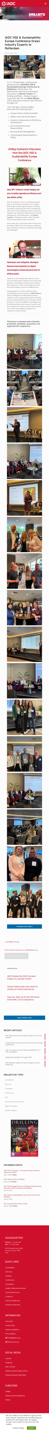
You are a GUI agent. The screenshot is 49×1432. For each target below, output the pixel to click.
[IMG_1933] (24, 571)
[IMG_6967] (24, 827)
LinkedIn (8, 1358)
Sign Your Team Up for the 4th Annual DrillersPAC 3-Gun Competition (23, 1051)
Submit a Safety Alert (12, 1301)
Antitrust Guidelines (12, 1330)
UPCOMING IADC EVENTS (24, 926)
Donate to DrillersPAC (12, 1305)
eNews (7, 1400)
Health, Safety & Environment (15, 1288)
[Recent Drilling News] (24, 1156)
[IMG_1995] (24, 644)
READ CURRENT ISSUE (24, 1018)
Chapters (8, 1276)
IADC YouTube (10, 1367)
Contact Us (9, 1296)
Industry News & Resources (14, 1102)
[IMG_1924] (24, 681)
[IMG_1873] (24, 388)
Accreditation (9, 1080)
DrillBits (8, 1391)
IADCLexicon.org (13, 1342)
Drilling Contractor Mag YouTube (16, 1371)
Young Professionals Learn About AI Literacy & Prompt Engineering (24, 1044)
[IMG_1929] (24, 534)
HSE (6, 1097)
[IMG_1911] (24, 461)
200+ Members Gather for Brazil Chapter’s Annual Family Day (22, 1064)
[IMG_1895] (24, 498)
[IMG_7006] (24, 900)
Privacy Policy (10, 1325)
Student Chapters (11, 1110)
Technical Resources (12, 1292)
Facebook (8, 1363)
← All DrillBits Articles (12, 942)
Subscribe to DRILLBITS (16, 956)
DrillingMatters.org (13, 1338)
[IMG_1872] (24, 351)
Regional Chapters (11, 1106)
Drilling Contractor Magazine (15, 1396)
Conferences (9, 1093)
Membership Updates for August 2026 (18, 1057)
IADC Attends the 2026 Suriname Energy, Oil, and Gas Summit (23, 1036)
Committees (9, 1089)
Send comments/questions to (15, 950)
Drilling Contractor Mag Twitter (15, 1375)
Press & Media (10, 1334)
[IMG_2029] (24, 754)
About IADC (9, 1321)
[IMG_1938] (24, 607)
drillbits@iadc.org (31, 950)
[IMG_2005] (24, 790)
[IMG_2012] (24, 717)
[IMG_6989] (24, 863)
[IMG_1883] (24, 425)
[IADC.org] (9, 3)
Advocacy (8, 1084)
